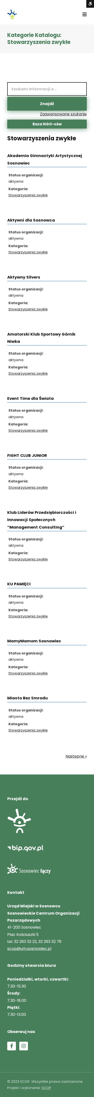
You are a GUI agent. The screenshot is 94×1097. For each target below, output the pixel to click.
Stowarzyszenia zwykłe (28, 195)
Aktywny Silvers (23, 277)
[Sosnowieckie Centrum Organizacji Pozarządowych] (12, 14)
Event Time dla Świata (30, 398)
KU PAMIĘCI (19, 584)
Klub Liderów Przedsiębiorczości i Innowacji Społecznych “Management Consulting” (41, 520)
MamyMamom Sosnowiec (34, 641)
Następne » (76, 756)
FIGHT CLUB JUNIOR (27, 455)
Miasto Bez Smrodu (27, 698)
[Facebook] (11, 1046)
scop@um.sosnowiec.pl (29, 948)
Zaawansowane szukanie (63, 114)
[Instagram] (23, 1046)
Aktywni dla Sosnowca (31, 220)
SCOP (46, 1087)
